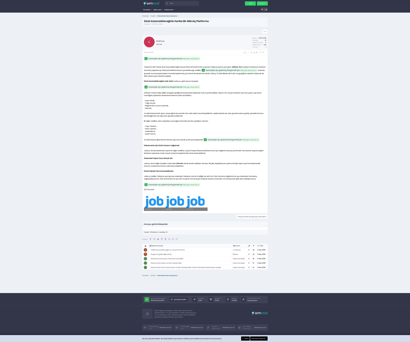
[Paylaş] (260, 52)
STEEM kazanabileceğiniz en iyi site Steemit (168, 250)
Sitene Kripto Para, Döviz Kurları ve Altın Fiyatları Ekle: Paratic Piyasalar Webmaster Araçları (186, 267)
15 (245, 52)
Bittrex (235, 254)
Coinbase (237, 250)
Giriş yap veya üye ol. (191, 58)
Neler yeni (157, 10)
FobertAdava (252, 300)
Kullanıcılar (168, 10)
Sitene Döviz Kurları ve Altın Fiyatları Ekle (166, 263)
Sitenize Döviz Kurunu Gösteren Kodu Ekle (167, 258)
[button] (151, 10)
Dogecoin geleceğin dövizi (161, 254)
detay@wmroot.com (165, 327)
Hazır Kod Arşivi (239, 258)
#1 (263, 52)
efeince (148, 24)
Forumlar (146, 10)
